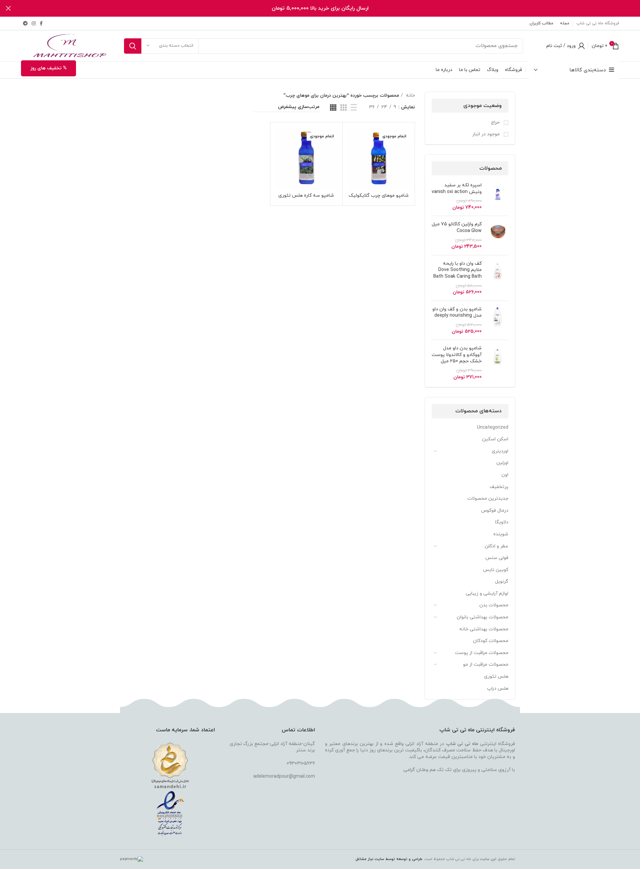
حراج (496, 122)
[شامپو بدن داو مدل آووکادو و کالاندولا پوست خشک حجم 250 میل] (497, 362)
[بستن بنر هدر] (8, 8)
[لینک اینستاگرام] (34, 23)
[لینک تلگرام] (25, 23)
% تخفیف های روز (48, 68)
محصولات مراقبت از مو (485, 664)
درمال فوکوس (494, 510)
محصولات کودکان (490, 641)
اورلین (502, 463)
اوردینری (500, 451)
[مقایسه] (352, 138)
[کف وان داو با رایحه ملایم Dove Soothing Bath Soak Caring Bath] (497, 278)
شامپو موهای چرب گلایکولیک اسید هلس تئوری (379, 198)
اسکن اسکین (495, 439)
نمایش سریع (352, 153)
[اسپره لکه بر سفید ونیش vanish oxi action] (497, 196)
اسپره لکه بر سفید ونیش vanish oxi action (457, 188)
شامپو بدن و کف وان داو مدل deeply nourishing (457, 312)
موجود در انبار (486, 134)
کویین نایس (495, 570)
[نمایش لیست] (354, 107)
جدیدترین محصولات (487, 498)
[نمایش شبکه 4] (333, 107)
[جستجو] (132, 46)
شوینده (500, 534)
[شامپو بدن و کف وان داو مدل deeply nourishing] (497, 320)
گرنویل (501, 581)
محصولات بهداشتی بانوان (482, 617)
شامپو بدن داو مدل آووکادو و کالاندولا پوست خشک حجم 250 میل (457, 354)
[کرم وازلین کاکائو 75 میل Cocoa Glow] (497, 235)
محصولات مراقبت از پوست (481, 653)
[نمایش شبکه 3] (343, 107)
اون (504, 475)
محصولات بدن (493, 605)
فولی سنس (496, 558)
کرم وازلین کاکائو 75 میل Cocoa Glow (457, 227)
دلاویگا (501, 522)
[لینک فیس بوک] (41, 23)
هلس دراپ (497, 688)
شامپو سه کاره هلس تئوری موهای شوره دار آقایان (306, 198)
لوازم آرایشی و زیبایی (487, 593)
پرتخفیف (499, 487)
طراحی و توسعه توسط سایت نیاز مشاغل (389, 859)
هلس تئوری (496, 676)
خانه (410, 95)
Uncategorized (492, 427)
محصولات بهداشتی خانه (483, 629)
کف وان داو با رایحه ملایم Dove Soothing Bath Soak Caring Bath (457, 270)
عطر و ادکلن (496, 546)
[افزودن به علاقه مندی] (352, 168)
